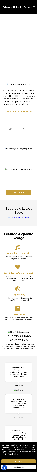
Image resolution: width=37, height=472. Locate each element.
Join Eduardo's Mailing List (18, 273)
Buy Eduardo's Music (18, 253)
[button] (33, 7)
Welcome (18, 133)
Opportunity (18, 294)
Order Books (18, 314)
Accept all (18, 461)
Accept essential (18, 467)
